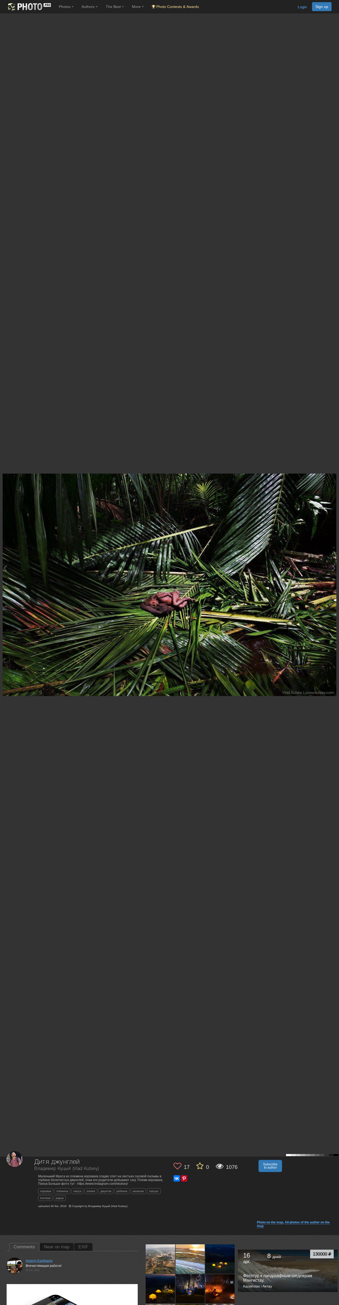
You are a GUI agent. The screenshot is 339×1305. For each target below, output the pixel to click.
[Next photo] (334, 568)
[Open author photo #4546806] (220, 1289)
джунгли (105, 1191)
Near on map (56, 1246)
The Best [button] (114, 6)
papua (60, 1198)
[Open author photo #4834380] (190, 1259)
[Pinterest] (184, 1178)
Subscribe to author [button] (270, 1166)
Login (302, 7)
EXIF (83, 1246)
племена (62, 1191)
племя (91, 1191)
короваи (45, 1191)
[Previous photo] (5, 568)
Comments (24, 1246)
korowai (45, 1198)
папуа (77, 1191)
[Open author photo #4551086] (190, 1289)
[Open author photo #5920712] (160, 1259)
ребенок (122, 1191)
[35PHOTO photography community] (29, 6)
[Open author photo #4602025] (160, 1289)
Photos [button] (65, 6)
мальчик (138, 1191)
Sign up (321, 6)
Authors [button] (89, 6)
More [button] (137, 6)
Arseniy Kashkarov (39, 1261)
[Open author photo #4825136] (220, 1259)
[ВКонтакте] (176, 1178)
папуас (154, 1191)
